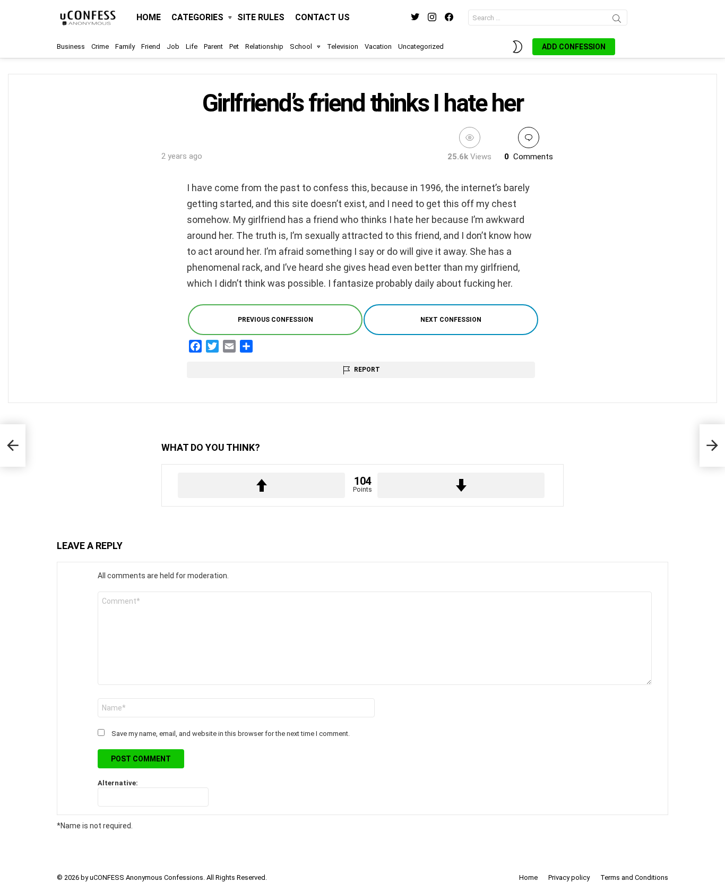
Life (191, 46)
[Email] (229, 346)
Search (616, 20)
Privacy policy (569, 877)
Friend (150, 46)
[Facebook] (195, 346)
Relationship (264, 46)
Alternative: (118, 783)
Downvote (461, 485)
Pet (234, 46)
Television (342, 46)
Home (148, 17)
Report (367, 369)
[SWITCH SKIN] (517, 46)
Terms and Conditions (634, 877)
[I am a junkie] (12, 445)
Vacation (378, 46)
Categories (197, 17)
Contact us (322, 17)
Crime (100, 46)
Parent (213, 46)
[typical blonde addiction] (712, 445)
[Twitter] (212, 346)
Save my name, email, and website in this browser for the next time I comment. (230, 734)
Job (173, 46)
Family (125, 46)
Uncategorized (421, 46)
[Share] (246, 346)
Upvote (261, 485)
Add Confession (574, 46)
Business (71, 46)
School (301, 46)
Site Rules (260, 17)
